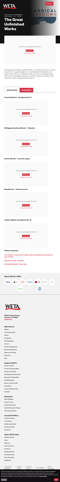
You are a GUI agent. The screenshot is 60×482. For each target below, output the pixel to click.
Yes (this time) (29, 50)
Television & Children (10, 411)
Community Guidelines (7, 468)
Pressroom (7, 355)
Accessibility (40, 468)
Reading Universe (9, 454)
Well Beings (7, 460)
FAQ (5, 358)
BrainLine (7, 443)
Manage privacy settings (30, 53)
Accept (56, 479)
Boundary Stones (9, 437)
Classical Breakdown (13, 14)
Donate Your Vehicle (10, 371)
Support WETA (10, 363)
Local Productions (9, 418)
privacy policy (43, 476)
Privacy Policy (19, 468)
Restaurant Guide (9, 427)
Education (8, 396)
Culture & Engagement (10, 347)
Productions (7, 338)
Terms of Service (29, 468)
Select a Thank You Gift (11, 383)
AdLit (6, 440)
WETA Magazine (9, 341)
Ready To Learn (8, 402)
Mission (6, 329)
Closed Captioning (51, 468)
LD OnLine (7, 449)
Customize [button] (4, 479)
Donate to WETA (9, 366)
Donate (49, 3)
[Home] (9, 6)
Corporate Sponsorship (11, 389)
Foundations (7, 386)
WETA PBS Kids (8, 399)
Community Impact (9, 332)
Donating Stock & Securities (12, 374)
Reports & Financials (10, 352)
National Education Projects (12, 408)
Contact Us (8, 319)
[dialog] (30, 475)
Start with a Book (9, 457)
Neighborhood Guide (10, 424)
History (6, 335)
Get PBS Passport (9, 380)
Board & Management (10, 349)
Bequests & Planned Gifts (11, 377)
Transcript (26, 90)
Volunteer (7, 392)
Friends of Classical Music (11, 368)
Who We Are (9, 326)
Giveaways (7, 430)
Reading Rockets (9, 452)
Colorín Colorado (9, 446)
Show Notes (12, 90)
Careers (6, 344)
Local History (8, 421)
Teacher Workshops (10, 405)
